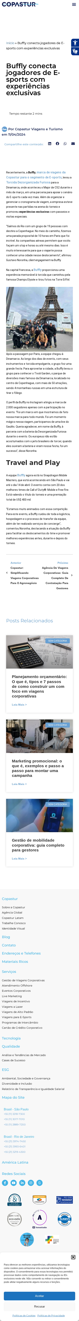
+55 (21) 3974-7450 (15, 1141)
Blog (6, 937)
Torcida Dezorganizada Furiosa (28, 182)
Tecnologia (11, 1038)
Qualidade (11, 1046)
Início (10, 43)
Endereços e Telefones (21, 953)
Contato (9, 945)
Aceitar (39, 1295)
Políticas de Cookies (23, 1315)
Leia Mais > (19, 704)
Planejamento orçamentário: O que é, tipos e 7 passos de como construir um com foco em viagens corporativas (39, 686)
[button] (73, 1257)
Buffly (38, 270)
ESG (5, 1070)
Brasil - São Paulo (16, 1109)
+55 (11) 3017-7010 (14, 1119)
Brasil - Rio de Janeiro (19, 1136)
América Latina (15, 1162)
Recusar (39, 1306)
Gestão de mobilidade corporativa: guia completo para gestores (38, 845)
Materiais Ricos (15, 962)
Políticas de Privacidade (51, 1315)
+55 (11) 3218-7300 (14, 1113)
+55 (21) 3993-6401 (15, 1146)
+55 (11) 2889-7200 (15, 1124)
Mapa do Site (13, 1097)
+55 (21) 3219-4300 (15, 1151)
